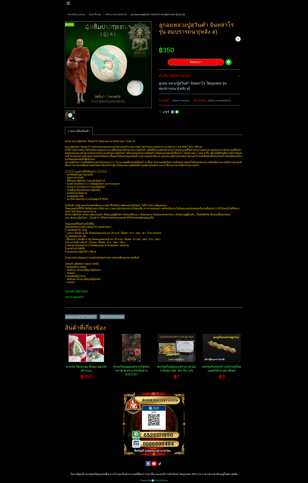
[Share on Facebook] (172, 112)
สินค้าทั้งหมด (95, 14)
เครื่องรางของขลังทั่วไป (116, 14)
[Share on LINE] (177, 112)
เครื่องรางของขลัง (181, 100)
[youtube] (154, 463)
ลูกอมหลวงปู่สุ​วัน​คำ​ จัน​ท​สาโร (81, 316)
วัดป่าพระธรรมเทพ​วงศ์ (112, 316)
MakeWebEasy (161, 480)
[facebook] (148, 463)
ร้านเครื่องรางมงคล (76, 14)
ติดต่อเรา (196, 62)
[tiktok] (159, 463)
